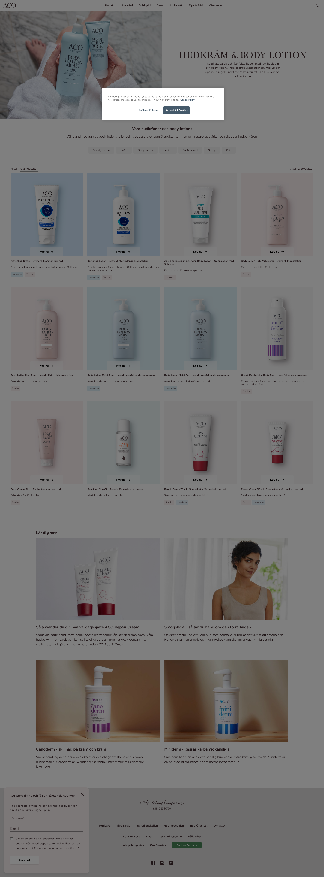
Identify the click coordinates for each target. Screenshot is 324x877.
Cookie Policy (187, 100)
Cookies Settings (148, 110)
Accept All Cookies (176, 110)
